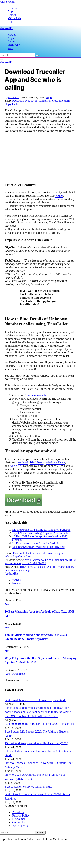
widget (59, 195)
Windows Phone (55, 462)
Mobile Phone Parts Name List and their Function (41, 529)
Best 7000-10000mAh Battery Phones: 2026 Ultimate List (39, 723)
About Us (18, 812)
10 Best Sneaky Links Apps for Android (36, 543)
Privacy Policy (21, 815)
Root (10, 21)
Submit (40, 832)
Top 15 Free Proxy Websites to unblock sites (38, 546)
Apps (11, 11)
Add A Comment (15, 673)
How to (12, 8)
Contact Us (19, 822)
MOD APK (14, 18)
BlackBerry (36, 462)
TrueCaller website (35, 395)
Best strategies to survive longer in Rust (28, 786)
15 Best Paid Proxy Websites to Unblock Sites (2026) (36, 743)
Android (23, 462)
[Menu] (1, 59)
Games (12, 14)
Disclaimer (18, 819)
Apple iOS (16, 465)
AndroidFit (13, 97)
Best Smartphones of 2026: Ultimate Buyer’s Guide (35, 700)
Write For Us (20, 825)
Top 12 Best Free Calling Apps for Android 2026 (41, 533)
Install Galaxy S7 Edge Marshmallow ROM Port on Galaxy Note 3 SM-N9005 (40, 561)
